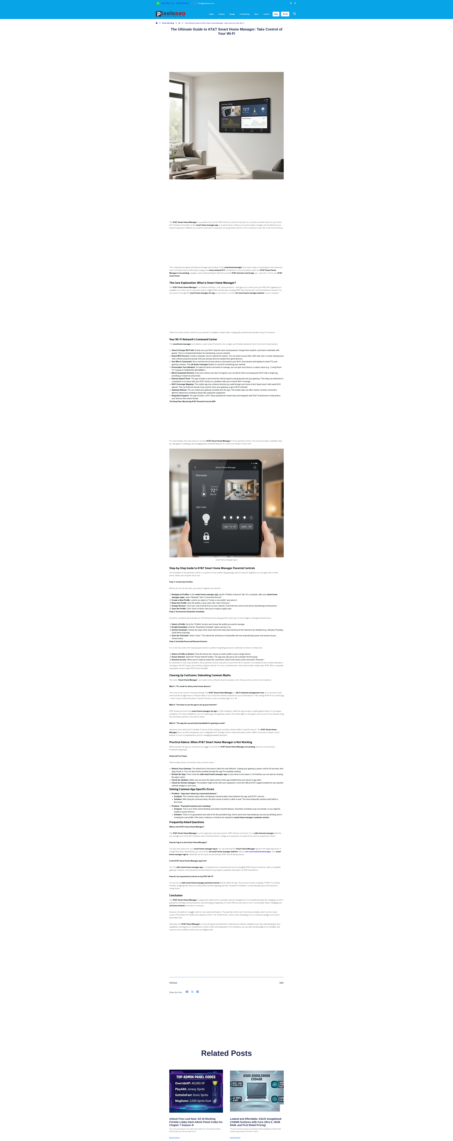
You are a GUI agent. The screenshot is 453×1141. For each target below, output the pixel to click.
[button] (291, 3)
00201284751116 (168, 3)
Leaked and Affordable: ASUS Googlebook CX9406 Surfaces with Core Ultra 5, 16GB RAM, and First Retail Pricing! (255, 1122)
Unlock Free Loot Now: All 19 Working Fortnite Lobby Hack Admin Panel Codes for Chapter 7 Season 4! (196, 1122)
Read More (174, 1138)
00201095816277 (182, 3)
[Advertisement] (226, 204)
